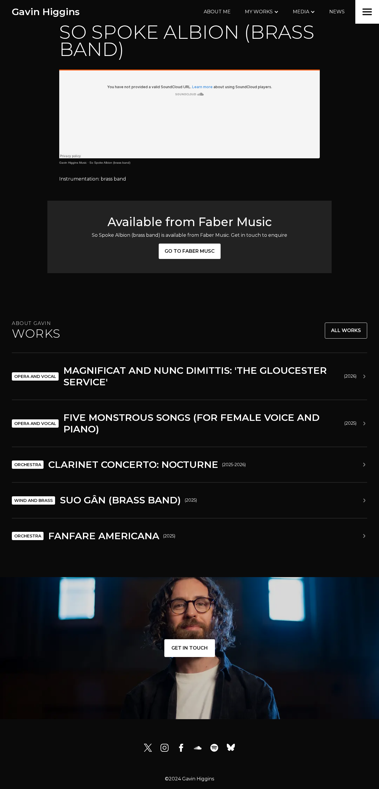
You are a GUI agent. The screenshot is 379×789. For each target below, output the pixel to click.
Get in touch (189, 648)
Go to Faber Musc (190, 251)
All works (346, 330)
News (337, 12)
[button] (262, 12)
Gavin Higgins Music (73, 162)
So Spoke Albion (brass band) (109, 162)
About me (217, 12)
